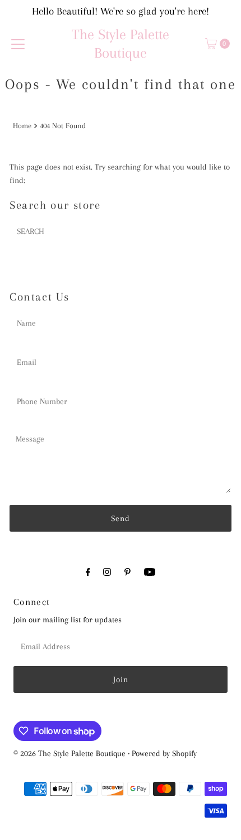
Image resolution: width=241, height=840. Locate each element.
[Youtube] (149, 572)
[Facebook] (88, 572)
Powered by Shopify (164, 753)
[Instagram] (107, 572)
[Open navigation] (18, 43)
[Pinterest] (127, 572)
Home (22, 125)
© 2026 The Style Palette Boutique (69, 753)
